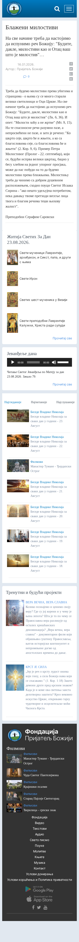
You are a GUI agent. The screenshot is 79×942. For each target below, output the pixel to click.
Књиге (39, 857)
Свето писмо (39, 840)
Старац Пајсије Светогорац (41, 798)
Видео (39, 823)
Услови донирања (39, 874)
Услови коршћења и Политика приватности (39, 879)
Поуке (39, 845)
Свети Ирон (28, 278)
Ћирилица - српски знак (39, 810)
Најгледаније (12, 402)
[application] (39, 362)
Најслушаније (65, 402)
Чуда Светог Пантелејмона (41, 775)
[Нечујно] (54, 362)
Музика (39, 862)
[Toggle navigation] (69, 8)
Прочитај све (62, 338)
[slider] (63, 362)
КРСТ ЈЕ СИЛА (36, 667)
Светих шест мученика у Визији (43, 300)
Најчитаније (39, 402)
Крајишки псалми (35, 786)
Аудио (39, 834)
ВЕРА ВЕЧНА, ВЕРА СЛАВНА (46, 602)
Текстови (40, 828)
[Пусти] (13, 362)
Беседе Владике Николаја (47, 412)
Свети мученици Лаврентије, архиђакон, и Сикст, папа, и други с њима (45, 257)
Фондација (39, 817)
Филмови (37, 461)
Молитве (39, 851)
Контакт (39, 868)
